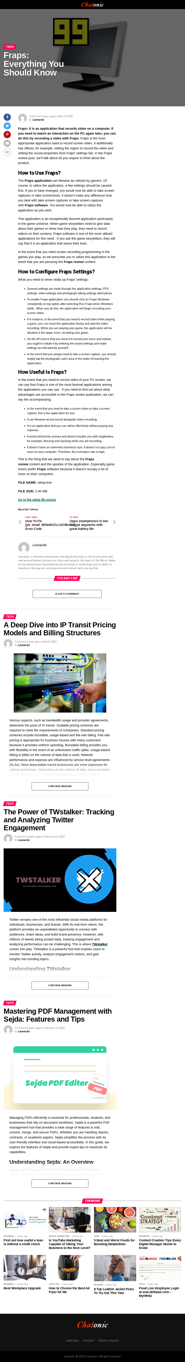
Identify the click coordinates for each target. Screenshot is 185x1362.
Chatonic (72, 1340)
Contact (89, 1340)
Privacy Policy (108, 1340)
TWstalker (100, 944)
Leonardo (38, 119)
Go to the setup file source (37, 500)
